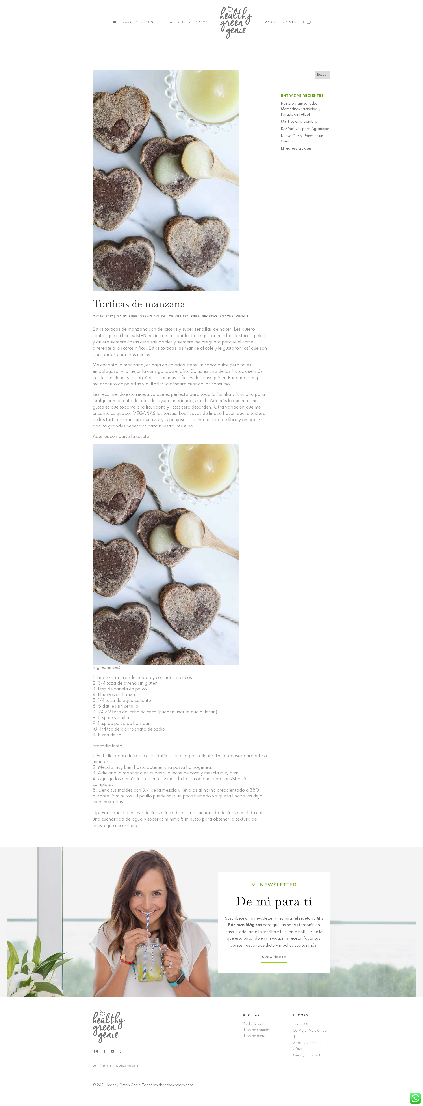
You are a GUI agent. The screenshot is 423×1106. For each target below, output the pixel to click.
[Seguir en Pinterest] (121, 1051)
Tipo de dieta (254, 1036)
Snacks (226, 316)
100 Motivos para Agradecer (305, 129)
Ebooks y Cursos (136, 22)
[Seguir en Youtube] (112, 1051)
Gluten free (187, 316)
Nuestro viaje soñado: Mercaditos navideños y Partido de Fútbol (301, 109)
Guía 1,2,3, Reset (306, 1055)
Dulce (167, 316)
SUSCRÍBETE (274, 957)
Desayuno (149, 316)
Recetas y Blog (193, 22)
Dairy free (126, 316)
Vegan (242, 316)
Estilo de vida (254, 1024)
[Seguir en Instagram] (96, 1051)
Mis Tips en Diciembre (299, 122)
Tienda (165, 22)
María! (271, 22)
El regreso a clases (296, 148)
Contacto (293, 22)
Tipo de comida (256, 1030)
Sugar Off (301, 1024)
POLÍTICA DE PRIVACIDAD (115, 1066)
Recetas (209, 316)
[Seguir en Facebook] (104, 1051)
